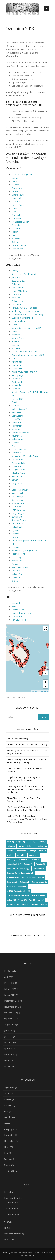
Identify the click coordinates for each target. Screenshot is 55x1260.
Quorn (14, 358)
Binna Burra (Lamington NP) (25, 550)
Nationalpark (14, 864)
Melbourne (16, 304)
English (7, 1227)
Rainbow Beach (19, 520)
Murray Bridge (18, 338)
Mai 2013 (8, 1042)
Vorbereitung (38, 895)
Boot (31, 842)
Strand (21, 886)
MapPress (34, 691)
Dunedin (15, 208)
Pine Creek (16, 412)
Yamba (15, 564)
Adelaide (15, 345)
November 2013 (11, 1006)
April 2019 (8, 977)
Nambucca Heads (20, 567)
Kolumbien (9, 1135)
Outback (28, 864)
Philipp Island (17, 301)
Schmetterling (26, 873)
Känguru (34, 855)
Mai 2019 (8, 971)
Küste (11, 860)
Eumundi (15, 533)
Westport (16, 228)
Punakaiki (16, 225)
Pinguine (40, 864)
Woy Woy (16, 577)
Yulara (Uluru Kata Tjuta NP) (24, 371)
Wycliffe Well (17, 378)
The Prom (16, 294)
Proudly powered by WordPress (17, 1252)
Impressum (9, 1239)
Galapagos (9, 1129)
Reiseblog (8, 1192)
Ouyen (14, 324)
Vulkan (11, 900)
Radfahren (12, 868)
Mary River (16, 405)
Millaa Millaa (17, 439)
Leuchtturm (23, 860)
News (6, 1147)
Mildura (15, 331)
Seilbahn (24, 882)
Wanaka (15, 184)
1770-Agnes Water (20, 510)
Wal (32, 900)
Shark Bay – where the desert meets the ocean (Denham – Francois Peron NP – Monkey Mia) (25, 789)
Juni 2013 (8, 1036)
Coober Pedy (17, 368)
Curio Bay (16, 201)
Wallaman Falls (18, 463)
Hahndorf (16, 341)
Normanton (17, 425)
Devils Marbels (18, 382)
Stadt (11, 886)
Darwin (15, 402)
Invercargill (16, 198)
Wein (25, 904)
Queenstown (17, 188)
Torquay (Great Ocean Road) (25, 307)
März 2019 (9, 983)
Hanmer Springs (19, 245)
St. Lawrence (17, 500)
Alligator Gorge (18, 473)
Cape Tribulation (19, 449)
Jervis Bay (16, 277)
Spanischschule (39, 882)
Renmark (16, 334)
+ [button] (45, 682)
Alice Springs (17, 375)
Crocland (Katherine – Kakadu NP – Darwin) (27, 744)
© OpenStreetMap (43, 691)
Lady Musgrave (19, 513)
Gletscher (21, 850)
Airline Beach (17, 493)
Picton (14, 235)
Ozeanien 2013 (12, 1202)
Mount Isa (16, 422)
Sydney (15, 270)
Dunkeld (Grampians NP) (23, 317)
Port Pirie (16, 348)
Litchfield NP (17, 399)
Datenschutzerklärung (14, 1233)
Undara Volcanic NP (21, 432)
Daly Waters (17, 415)
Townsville (16, 466)
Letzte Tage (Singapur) (17, 738)
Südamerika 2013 (13, 1208)
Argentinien (9, 1087)
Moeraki (15, 211)
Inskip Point (17, 527)
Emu (21, 846)
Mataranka (16, 385)
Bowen (15, 479)
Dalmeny (16, 284)
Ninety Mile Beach (20, 291)
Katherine (16, 388)
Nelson (15, 231)
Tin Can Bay (17, 523)
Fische (30, 846)
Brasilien (8, 1105)
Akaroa (15, 178)
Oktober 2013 (10, 1012)
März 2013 (9, 1054)
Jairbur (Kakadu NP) (20, 409)
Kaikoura (16, 242)
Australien (8, 1093)
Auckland (16, 603)
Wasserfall (13, 904)
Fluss (10, 850)
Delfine (11, 846)
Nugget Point (18, 205)
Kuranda (15, 442)
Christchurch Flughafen (22, 174)
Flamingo (42, 846)
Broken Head (18, 560)
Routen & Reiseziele (13, 1198)
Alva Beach (17, 476)
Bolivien (7, 1099)
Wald (41, 900)
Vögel (22, 900)
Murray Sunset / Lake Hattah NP (26, 328)
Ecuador (8, 1117)
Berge (20, 842)
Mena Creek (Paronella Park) (25, 456)
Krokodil (21, 855)
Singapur (8, 1159)
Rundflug (25, 868)
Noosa (15, 537)
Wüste (34, 904)
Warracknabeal (18, 321)
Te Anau (15, 191)
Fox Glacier (17, 218)
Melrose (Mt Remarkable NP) (25, 351)
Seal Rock (16, 570)
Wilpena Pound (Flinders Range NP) (28, 355)
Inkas (42, 850)
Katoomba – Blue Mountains (25, 274)
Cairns (14, 446)
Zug (44, 904)
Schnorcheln (29, 877)
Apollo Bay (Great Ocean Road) (26, 311)
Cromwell (16, 215)
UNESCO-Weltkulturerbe (18, 891)
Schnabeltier (13, 877)
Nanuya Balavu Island (21, 613)
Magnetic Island (19, 469)
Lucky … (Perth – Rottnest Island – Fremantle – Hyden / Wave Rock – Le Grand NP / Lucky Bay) (27, 819)
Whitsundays (17, 496)
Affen (10, 842)
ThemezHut (28, 1255)
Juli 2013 (8, 1030)
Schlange (12, 873)
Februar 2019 (10, 989)
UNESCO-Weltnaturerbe (18, 895)
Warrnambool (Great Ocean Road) (27, 314)
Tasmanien (9, 1170)
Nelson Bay (17, 574)
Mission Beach (18, 459)
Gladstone (16, 506)
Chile (6, 1111)
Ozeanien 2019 (12, 1214)
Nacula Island (18, 609)
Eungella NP (17, 483)
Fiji (5, 1123)
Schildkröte (39, 868)
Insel (10, 855)
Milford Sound (18, 194)
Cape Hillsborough (20, 489)
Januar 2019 (9, 995)
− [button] (45, 686)
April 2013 (8, 1048)
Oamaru (15, 181)
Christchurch (17, 248)
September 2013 (11, 1018)
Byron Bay (16, 557)
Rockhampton (18, 503)
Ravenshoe (17, 435)
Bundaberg (17, 516)
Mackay (15, 486)
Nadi (14, 606)
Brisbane (16, 547)
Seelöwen (12, 882)
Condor (42, 842)
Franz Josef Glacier (20, 221)
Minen (35, 860)
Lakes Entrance (19, 287)
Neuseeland (9, 1141)
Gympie (15, 530)
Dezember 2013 (11, 1000)
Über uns (8, 1221)
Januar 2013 (9, 1066)
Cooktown (16, 452)
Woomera (16, 365)
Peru (6, 1153)
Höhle (32, 850)
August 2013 (10, 1024)
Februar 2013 (10, 1060)
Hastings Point (18, 554)
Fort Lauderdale (19, 619)
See (41, 877)
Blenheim (16, 238)
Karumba (16, 429)
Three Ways (17, 419)
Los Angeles (17, 616)
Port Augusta (18, 361)
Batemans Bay (18, 281)
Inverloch (16, 297)
